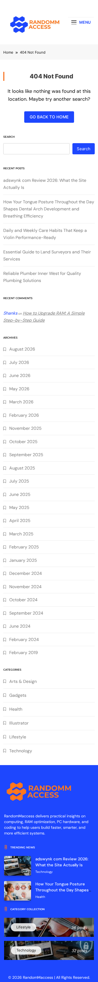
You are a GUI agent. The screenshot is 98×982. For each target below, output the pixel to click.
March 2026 (21, 402)
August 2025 (22, 468)
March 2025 (21, 534)
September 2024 (26, 613)
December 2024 (25, 573)
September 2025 (26, 455)
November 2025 (25, 428)
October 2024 (23, 600)
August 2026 (22, 349)
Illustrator (19, 723)
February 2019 (23, 652)
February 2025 (24, 547)
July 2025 (19, 481)
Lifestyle (17, 737)
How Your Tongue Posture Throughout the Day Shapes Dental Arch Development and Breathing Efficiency (48, 209)
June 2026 (19, 375)
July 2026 (19, 362)
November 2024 (25, 587)
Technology (20, 751)
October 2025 (23, 441)
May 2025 (19, 507)
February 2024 (24, 639)
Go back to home (49, 116)
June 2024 (19, 626)
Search (9, 137)
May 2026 (19, 389)
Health (15, 709)
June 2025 (19, 494)
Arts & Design (23, 681)
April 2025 (19, 520)
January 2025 (23, 560)
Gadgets (17, 695)
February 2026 (24, 415)
